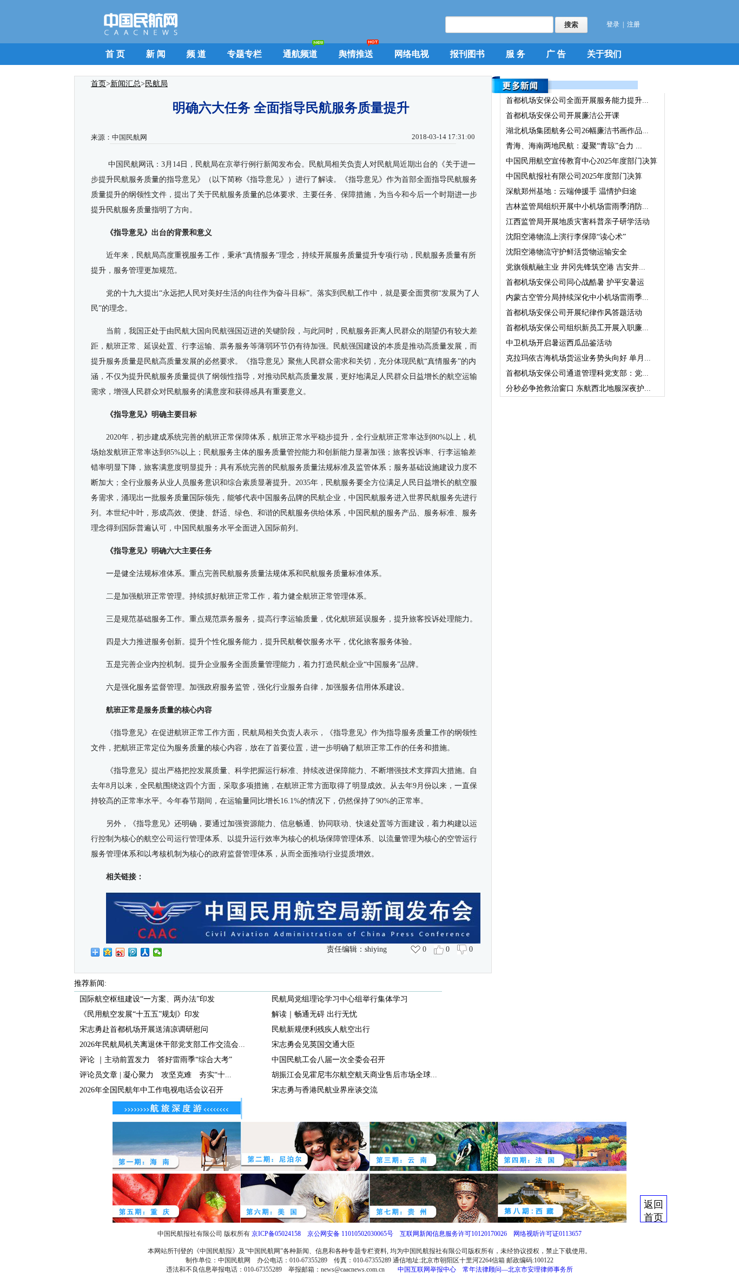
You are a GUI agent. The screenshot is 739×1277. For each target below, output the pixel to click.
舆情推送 (356, 53)
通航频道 (300, 53)
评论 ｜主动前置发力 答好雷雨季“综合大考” (156, 1060)
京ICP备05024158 (276, 1233)
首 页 (115, 53)
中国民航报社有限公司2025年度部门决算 (574, 176)
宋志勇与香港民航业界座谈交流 (325, 1090)
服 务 (515, 53)
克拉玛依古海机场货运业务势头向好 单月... (578, 358)
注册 (633, 24)
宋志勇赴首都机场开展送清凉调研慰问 (144, 1029)
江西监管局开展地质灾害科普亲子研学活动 (578, 222)
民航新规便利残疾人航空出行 (321, 1029)
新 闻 (156, 53)
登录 (612, 24)
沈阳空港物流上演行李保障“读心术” (566, 237)
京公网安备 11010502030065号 (350, 1233)
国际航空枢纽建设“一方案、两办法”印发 (147, 999)
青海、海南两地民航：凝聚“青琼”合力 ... (574, 146)
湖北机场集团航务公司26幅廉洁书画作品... (577, 131)
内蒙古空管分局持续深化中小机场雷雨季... (577, 297)
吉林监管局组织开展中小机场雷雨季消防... (577, 206)
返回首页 (653, 1210)
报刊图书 (467, 53)
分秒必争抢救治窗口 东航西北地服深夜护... (578, 388)
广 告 (556, 53)
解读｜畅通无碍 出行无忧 (314, 1014)
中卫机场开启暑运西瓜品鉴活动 (559, 343)
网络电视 (411, 53)
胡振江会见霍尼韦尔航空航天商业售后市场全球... (354, 1075)
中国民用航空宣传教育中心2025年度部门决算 (581, 161)
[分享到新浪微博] (120, 952)
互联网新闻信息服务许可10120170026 (453, 1233)
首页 (98, 84)
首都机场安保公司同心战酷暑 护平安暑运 (575, 282)
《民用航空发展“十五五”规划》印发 (140, 1014)
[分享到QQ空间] (108, 952)
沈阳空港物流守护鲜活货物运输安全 (566, 252)
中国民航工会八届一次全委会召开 (328, 1060)
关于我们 (604, 53)
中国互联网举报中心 (427, 1269)
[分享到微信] (157, 952)
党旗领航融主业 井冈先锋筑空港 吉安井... (575, 267)
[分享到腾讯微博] (132, 952)
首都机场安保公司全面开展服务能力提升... (577, 100)
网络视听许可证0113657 (547, 1233)
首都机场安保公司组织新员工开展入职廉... (577, 328)
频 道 (196, 53)
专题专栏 (244, 53)
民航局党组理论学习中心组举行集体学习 (340, 999)
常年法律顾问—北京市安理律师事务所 (518, 1269)
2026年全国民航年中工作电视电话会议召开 (151, 1090)
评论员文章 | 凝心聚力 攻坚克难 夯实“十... (156, 1075)
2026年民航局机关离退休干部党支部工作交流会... (162, 1044)
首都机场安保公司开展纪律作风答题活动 (574, 313)
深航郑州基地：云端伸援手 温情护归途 (571, 191)
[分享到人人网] (145, 952)
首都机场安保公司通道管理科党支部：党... (577, 373)
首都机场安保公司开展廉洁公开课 (562, 116)
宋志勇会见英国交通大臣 (313, 1044)
